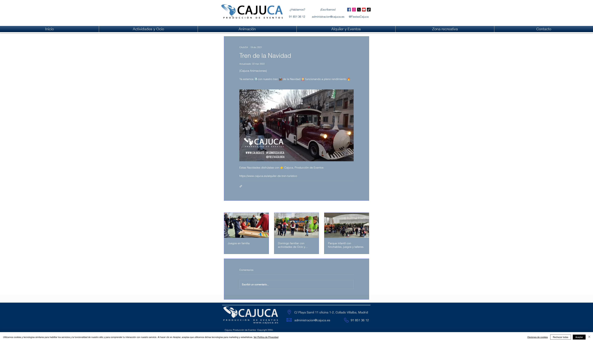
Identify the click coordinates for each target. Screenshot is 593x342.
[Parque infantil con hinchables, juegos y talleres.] (346, 225)
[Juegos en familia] (246, 225)
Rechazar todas (560, 337)
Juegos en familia (239, 243)
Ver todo (365, 206)
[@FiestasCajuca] (349, 9)
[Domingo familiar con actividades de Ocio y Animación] (296, 225)
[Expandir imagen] (296, 125)
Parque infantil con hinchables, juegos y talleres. (346, 245)
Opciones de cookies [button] (537, 337)
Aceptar (579, 337)
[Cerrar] (589, 337)
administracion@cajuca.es (312, 320)
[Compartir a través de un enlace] (240, 186)
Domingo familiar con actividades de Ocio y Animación (291, 245)
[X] (359, 9)
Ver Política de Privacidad (266, 337)
